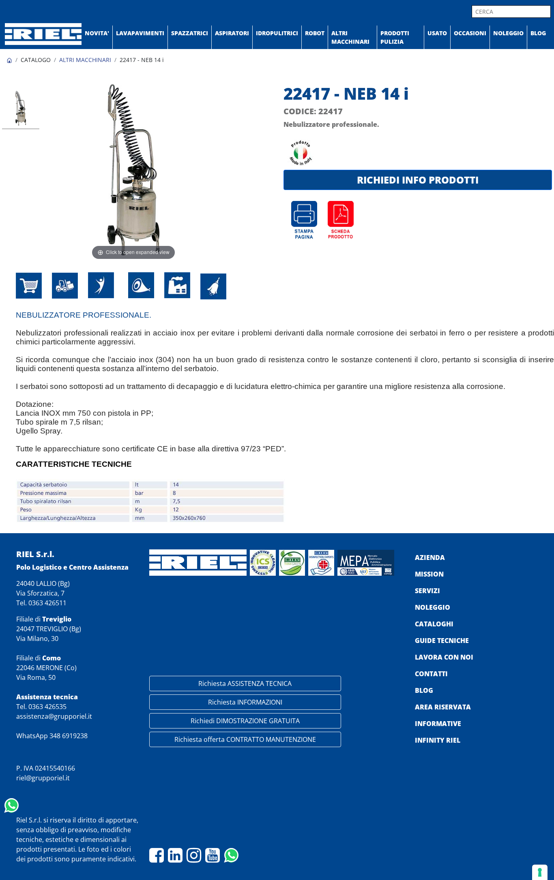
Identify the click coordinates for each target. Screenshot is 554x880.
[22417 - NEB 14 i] (20, 109)
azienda (430, 557)
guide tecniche (442, 640)
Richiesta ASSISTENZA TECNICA (245, 683)
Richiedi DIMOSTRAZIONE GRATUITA (245, 720)
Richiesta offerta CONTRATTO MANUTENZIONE (245, 739)
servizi (427, 590)
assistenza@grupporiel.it (54, 716)
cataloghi (434, 623)
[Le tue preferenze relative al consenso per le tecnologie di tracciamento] (540, 872)
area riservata (443, 707)
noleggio (432, 607)
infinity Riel (437, 740)
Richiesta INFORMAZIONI (245, 702)
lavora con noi (444, 657)
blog (424, 690)
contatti (431, 673)
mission (429, 574)
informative (438, 723)
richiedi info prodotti (418, 179)
